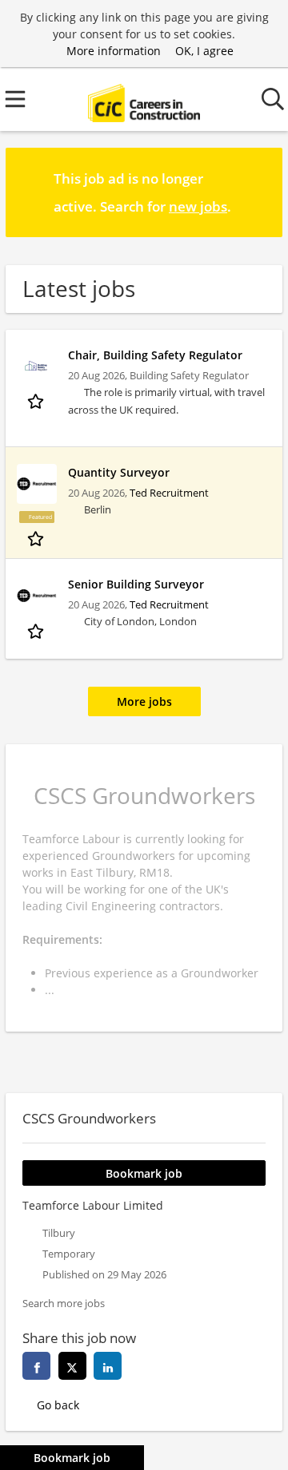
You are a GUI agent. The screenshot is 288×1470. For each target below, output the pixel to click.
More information (113, 50)
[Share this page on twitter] (72, 1366)
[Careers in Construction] (143, 99)
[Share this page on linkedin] (108, 1366)
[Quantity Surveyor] (37, 484)
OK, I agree (204, 50)
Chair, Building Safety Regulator (155, 355)
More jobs (144, 701)
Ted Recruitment (169, 493)
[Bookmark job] (37, 401)
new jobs (198, 206)
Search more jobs (63, 1303)
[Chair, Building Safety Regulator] (37, 366)
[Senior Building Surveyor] (37, 596)
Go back (58, 1405)
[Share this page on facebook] (36, 1366)
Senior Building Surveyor (136, 584)
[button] (257, 191)
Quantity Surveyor (119, 472)
